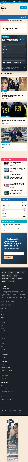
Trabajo (15, 275)
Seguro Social (5, 278)
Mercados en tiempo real (6, 370)
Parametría (6, 49)
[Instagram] (9, 305)
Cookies (14, 410)
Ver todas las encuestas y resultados (9, 69)
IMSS (3, 275)
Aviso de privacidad (5, 396)
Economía (11, 272)
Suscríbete (23, 7)
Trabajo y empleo (5, 351)
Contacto (3, 394)
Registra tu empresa (5, 367)
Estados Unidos (6, 118)
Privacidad (3, 410)
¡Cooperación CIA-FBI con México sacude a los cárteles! (13, 121)
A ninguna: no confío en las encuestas (12, 62)
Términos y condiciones (6, 399)
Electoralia (5, 46)
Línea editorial (4, 388)
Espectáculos (4, 330)
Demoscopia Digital (7, 55)
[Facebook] (2, 305)
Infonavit (9, 275)
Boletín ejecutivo (4, 375)
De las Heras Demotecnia (9, 59)
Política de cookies (5, 402)
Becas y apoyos (4, 354)
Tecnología (11, 281)
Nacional (4, 93)
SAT (23, 272)
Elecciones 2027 (4, 378)
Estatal (12, 278)
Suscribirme (8, 257)
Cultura (2, 328)
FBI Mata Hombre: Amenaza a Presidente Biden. (13, 146)
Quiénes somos (4, 385)
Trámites (17, 272)
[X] (6, 305)
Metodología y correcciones (7, 391)
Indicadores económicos (6, 372)
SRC (4, 52)
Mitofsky (5, 43)
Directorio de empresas (6, 364)
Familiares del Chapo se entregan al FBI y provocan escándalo (13, 95)
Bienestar (4, 281)
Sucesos (3, 325)
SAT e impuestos (4, 341)
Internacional (19, 278)
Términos (9, 410)
